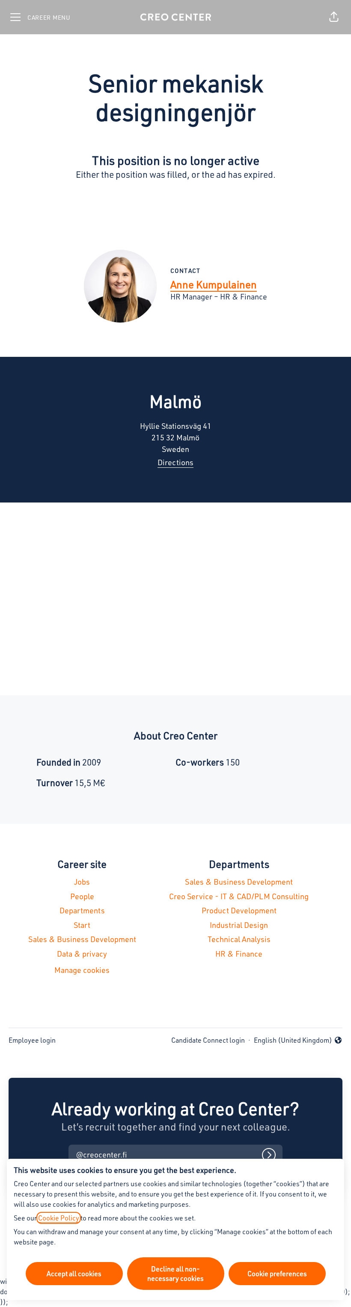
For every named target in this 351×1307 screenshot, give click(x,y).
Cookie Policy (58, 1218)
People (82, 896)
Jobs (82, 881)
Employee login (32, 1040)
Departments (82, 910)
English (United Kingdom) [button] (293, 1040)
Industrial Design (239, 925)
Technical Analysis (239, 939)
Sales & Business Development (82, 939)
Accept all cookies (74, 1273)
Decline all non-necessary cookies (175, 1274)
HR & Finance (238, 953)
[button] (334, 17)
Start (82, 925)
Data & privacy (82, 953)
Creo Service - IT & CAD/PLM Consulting (239, 896)
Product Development (239, 910)
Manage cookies (82, 970)
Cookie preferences (277, 1273)
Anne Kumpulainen (213, 284)
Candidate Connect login (208, 1040)
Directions (175, 462)
